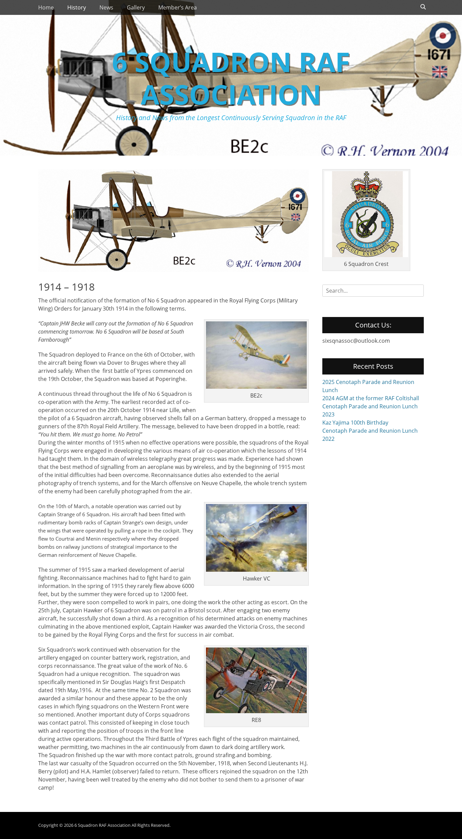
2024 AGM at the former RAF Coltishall (370, 398)
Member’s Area (177, 7)
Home (46, 7)
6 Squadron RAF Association (231, 77)
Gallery (136, 7)
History (76, 7)
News (106, 7)
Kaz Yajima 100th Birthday (355, 422)
